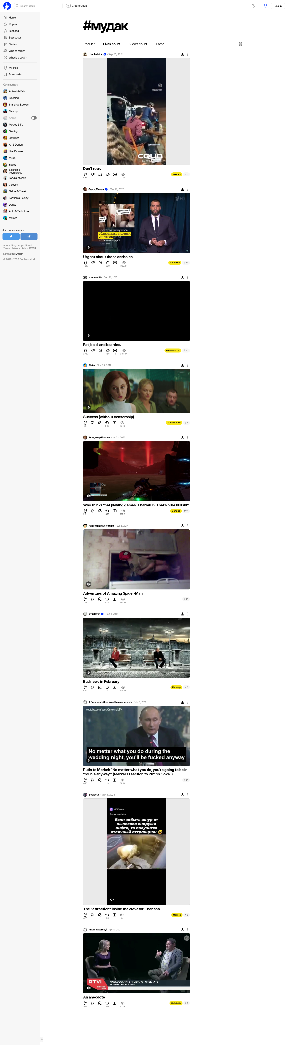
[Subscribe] (34, 118)
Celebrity (175, 262)
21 (186, 599)
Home (12, 17)
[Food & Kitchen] (20, 178)
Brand (29, 245)
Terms (6, 248)
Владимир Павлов (99, 437)
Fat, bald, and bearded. (102, 344)
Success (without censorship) (108, 417)
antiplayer (94, 614)
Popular (13, 24)
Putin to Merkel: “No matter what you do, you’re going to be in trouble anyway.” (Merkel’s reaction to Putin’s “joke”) (135, 772)
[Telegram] (29, 236)
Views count (138, 44)
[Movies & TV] (20, 124)
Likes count (111, 44)
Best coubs (15, 37)
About (6, 245)
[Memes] (20, 218)
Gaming (176, 511)
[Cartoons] (20, 138)
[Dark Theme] (253, 6)
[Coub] (7, 6)
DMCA (32, 248)
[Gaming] (20, 131)
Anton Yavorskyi (97, 929)
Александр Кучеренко (101, 526)
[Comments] (100, 174)
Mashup (176, 687)
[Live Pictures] (20, 151)
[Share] (182, 54)
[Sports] (20, 164)
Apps (21, 245)
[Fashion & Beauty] (20, 198)
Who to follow (17, 51)
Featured (14, 31)
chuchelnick (95, 54)
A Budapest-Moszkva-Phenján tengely (110, 702)
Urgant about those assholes (107, 257)
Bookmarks (15, 74)
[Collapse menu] (41, 1039)
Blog (14, 245)
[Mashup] (20, 111)
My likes (13, 67)
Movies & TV (172, 350)
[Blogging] (20, 98)
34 (186, 262)
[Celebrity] (20, 184)
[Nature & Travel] (20, 191)
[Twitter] (11, 236)
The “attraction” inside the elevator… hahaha (121, 909)
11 (186, 510)
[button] (241, 44)
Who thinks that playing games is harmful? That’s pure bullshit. (136, 505)
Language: (13, 253)
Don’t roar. (92, 168)
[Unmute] (88, 247)
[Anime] (20, 118)
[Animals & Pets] (20, 91)
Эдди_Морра (96, 189)
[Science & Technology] (20, 171)
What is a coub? (17, 57)
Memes (177, 174)
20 (185, 350)
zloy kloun (93, 795)
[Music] (20, 158)
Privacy (16, 248)
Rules (25, 248)
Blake (91, 365)
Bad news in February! (101, 681)
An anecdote (94, 997)
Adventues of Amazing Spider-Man (113, 593)
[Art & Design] (20, 144)
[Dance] (20, 204)
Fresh (160, 44)
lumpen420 (95, 277)
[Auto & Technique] (20, 211)
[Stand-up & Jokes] (20, 104)
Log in (278, 6)
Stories (13, 44)
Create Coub (79, 5)
